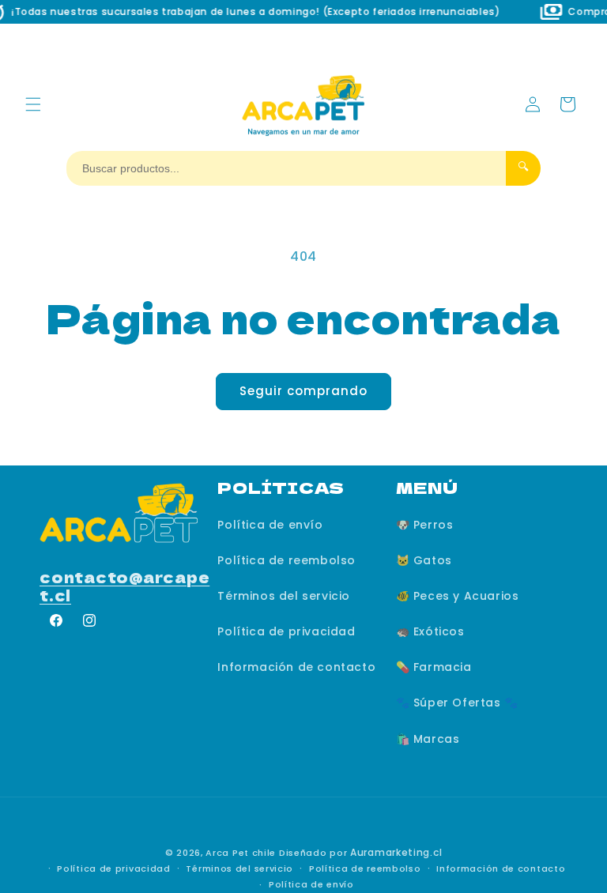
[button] (33, 104)
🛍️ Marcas (428, 739)
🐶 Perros (425, 525)
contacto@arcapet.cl (124, 585)
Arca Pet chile (240, 852)
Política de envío (269, 525)
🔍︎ (523, 166)
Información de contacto (296, 667)
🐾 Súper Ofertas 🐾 (457, 702)
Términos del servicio (283, 596)
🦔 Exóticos (430, 631)
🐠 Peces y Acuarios (457, 596)
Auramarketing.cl (396, 852)
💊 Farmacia (434, 667)
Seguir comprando (303, 390)
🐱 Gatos (424, 560)
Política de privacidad (286, 631)
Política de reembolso (286, 560)
